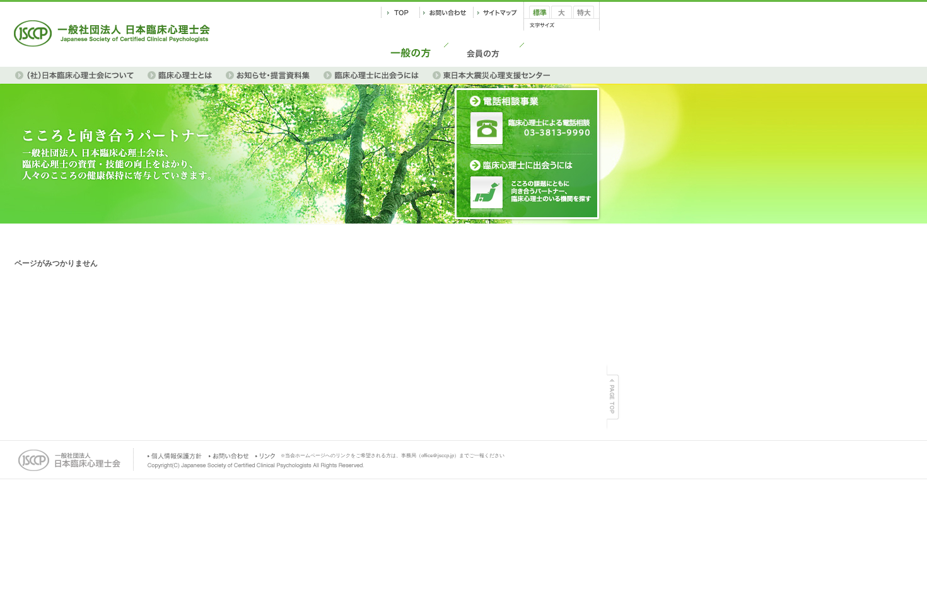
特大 (580, 22)
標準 (536, 22)
